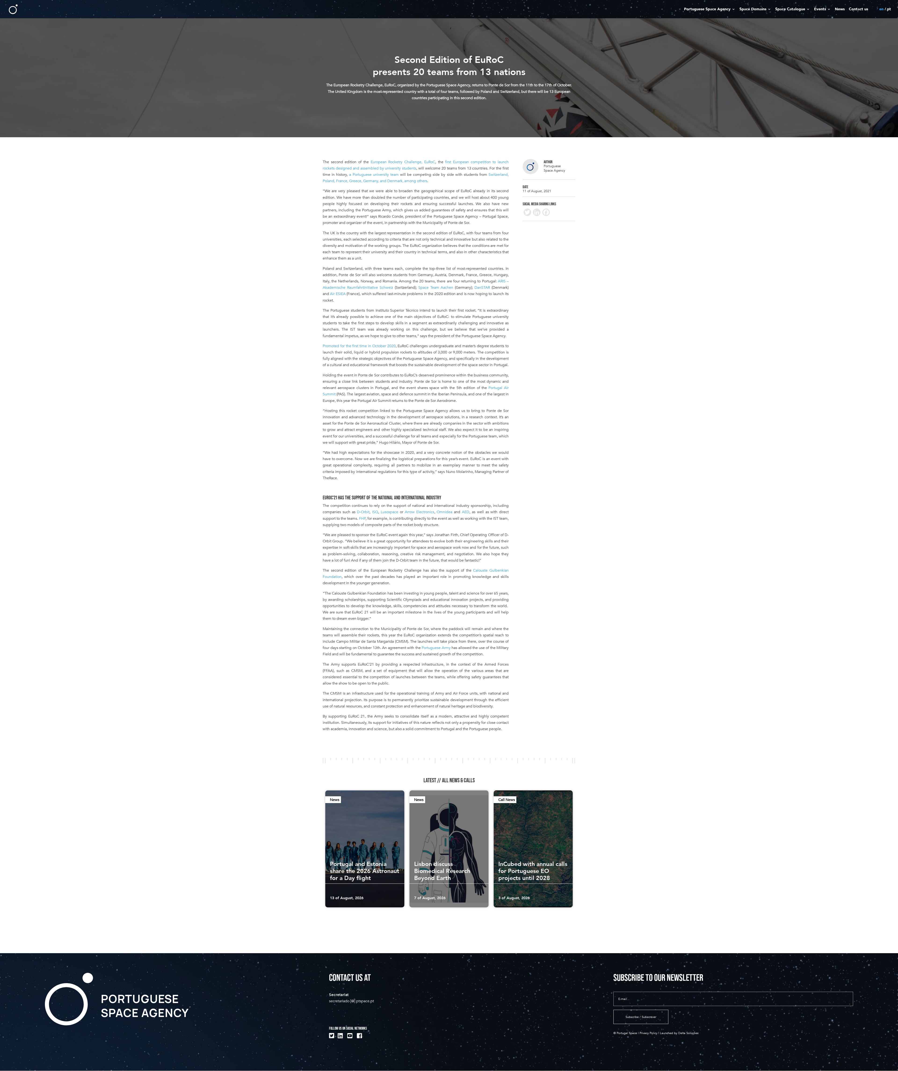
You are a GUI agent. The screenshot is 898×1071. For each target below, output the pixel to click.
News (840, 9)
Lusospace (389, 512)
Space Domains (752, 9)
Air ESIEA (337, 293)
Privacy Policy (648, 1033)
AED (465, 512)
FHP (362, 518)
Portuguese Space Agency (707, 9)
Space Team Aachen (435, 287)
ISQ (375, 512)
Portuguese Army (436, 647)
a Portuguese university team (373, 174)
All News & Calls (458, 780)
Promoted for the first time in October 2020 (359, 346)
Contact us (858, 9)
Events (820, 9)
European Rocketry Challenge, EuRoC (403, 162)
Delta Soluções (688, 1033)
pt (889, 9)
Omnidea (444, 512)
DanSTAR (482, 287)
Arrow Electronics (419, 512)
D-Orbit (363, 512)
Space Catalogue (790, 9)
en (881, 9)
